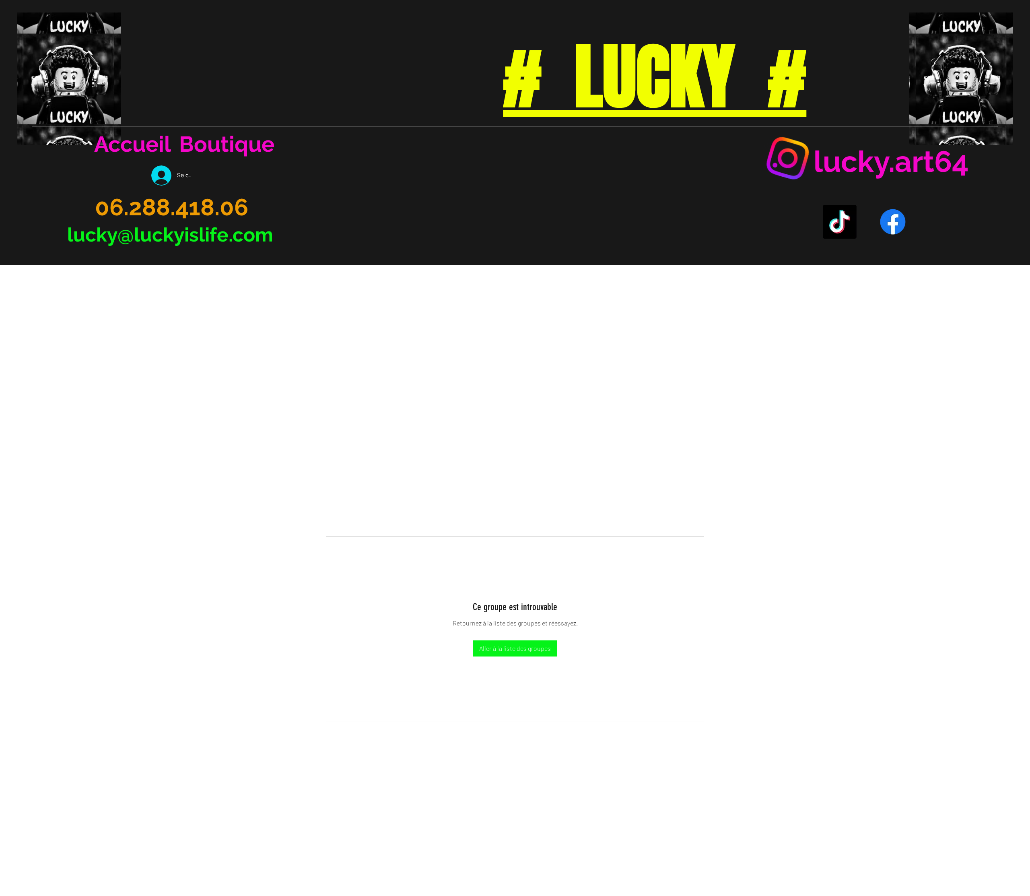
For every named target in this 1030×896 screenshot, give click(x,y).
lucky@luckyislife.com (170, 234)
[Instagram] (787, 158)
